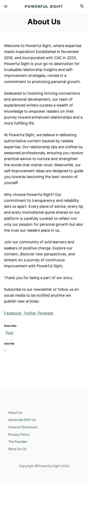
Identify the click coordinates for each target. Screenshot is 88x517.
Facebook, (13, 313)
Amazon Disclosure (22, 427)
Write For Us (17, 449)
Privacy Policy (19, 434)
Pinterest (45, 313)
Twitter (29, 313)
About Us (15, 413)
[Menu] (6, 6)
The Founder (17, 442)
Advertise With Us (22, 420)
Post (10, 332)
